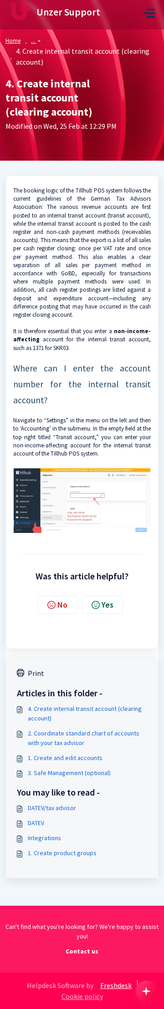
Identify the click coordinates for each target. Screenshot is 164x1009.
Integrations (44, 838)
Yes (107, 604)
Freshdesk (116, 985)
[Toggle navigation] (149, 13)
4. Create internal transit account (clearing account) (85, 713)
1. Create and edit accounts (65, 758)
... (33, 41)
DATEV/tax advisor (52, 808)
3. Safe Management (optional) (69, 773)
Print (36, 673)
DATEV (36, 823)
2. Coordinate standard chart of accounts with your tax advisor (83, 738)
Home (12, 41)
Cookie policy (82, 996)
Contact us (82, 951)
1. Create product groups (62, 853)
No (62, 604)
